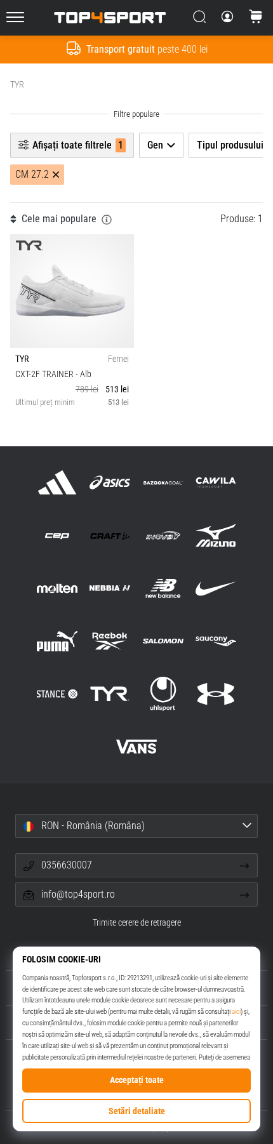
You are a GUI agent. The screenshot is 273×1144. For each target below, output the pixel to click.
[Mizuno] (215, 535)
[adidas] (57, 482)
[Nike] (215, 588)
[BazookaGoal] (162, 482)
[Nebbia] (110, 588)
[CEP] (57, 535)
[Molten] (57, 588)
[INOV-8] (162, 535)
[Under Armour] (215, 693)
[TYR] (110, 693)
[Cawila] (215, 482)
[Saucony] (215, 641)
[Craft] (110, 535)
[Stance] (57, 693)
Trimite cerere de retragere (137, 922)
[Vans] (136, 747)
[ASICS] (110, 482)
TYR (17, 84)
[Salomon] (162, 641)
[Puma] (57, 641)
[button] (136, 826)
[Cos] (256, 18)
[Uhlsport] (162, 693)
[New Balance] (162, 588)
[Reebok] (110, 641)
